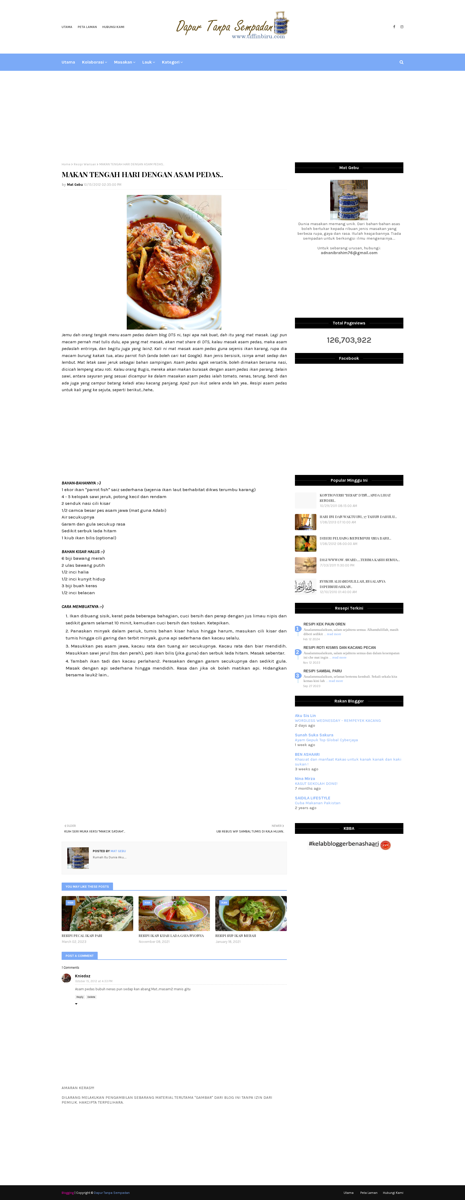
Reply (79, 997)
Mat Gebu (75, 185)
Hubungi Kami (113, 27)
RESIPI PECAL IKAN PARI (82, 935)
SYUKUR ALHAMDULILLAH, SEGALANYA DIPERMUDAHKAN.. (352, 584)
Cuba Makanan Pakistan (317, 802)
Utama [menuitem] (68, 62)
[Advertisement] (232, 116)
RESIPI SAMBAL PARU (323, 671)
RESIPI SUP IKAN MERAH (235, 935)
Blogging (68, 1193)
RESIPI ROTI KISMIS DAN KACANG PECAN (340, 648)
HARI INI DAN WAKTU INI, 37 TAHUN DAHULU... (358, 516)
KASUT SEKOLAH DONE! (316, 783)
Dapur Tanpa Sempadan (112, 1193)
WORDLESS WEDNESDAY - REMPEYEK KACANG (338, 720)
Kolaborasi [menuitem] (93, 62)
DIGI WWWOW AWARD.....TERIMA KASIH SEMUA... (360, 559)
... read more (332, 634)
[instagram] (401, 27)
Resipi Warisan (85, 164)
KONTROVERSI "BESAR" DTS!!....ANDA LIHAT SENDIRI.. (355, 498)
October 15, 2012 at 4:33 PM (93, 981)
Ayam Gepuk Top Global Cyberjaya (326, 739)
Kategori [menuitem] (170, 62)
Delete (91, 997)
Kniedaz (82, 976)
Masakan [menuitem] (123, 62)
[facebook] (394, 27)
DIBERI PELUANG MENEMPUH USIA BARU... (355, 538)
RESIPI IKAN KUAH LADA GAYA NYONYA (171, 935)
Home (66, 164)
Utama (67, 27)
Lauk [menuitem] (147, 62)
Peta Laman (87, 27)
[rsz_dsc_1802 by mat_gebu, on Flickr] (174, 328)
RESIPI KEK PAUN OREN (324, 624)
